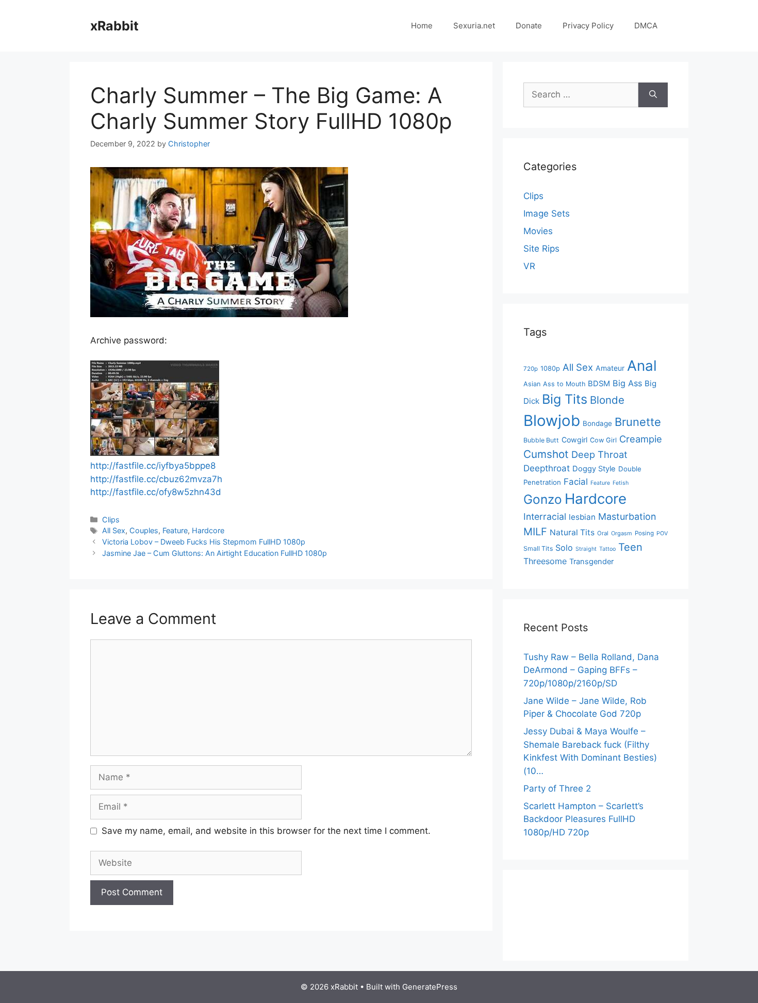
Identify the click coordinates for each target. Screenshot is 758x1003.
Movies (538, 231)
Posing (644, 533)
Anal (642, 365)
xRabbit (114, 26)
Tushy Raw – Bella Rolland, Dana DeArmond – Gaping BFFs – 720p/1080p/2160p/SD (591, 670)
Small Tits (538, 548)
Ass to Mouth (564, 384)
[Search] (653, 95)
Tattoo (607, 549)
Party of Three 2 (557, 788)
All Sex (113, 530)
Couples (143, 530)
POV (662, 533)
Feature (175, 530)
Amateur (610, 368)
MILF (535, 531)
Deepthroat (546, 468)
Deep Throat (599, 454)
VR (529, 266)
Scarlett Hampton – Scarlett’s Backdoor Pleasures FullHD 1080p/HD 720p (583, 819)
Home (422, 25)
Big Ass (627, 383)
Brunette (638, 422)
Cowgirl (574, 439)
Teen (630, 547)
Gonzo (542, 499)
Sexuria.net (474, 25)
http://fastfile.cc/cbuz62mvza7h (156, 479)
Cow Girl (603, 440)
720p (530, 368)
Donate (529, 25)
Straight (586, 549)
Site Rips (541, 248)
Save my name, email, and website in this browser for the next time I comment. (266, 831)
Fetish (621, 483)
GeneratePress (429, 987)
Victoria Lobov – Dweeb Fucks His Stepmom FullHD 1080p (203, 541)
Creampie (640, 439)
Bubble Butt (541, 440)
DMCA (645, 25)
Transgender (591, 561)
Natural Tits (572, 532)
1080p (550, 368)
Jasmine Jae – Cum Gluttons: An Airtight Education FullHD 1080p (214, 553)
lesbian (582, 517)
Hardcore (208, 530)
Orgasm (621, 533)
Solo (564, 547)
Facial (576, 481)
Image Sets (546, 213)
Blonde (607, 399)
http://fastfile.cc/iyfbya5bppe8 (153, 466)
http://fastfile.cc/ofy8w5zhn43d (155, 492)
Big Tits (564, 399)
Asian (531, 384)
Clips (111, 519)
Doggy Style (594, 468)
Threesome (545, 561)
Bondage (597, 423)
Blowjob (551, 421)
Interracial (544, 516)
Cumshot (546, 454)
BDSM (599, 383)
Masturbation (627, 516)
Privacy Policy (588, 25)
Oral (602, 533)
